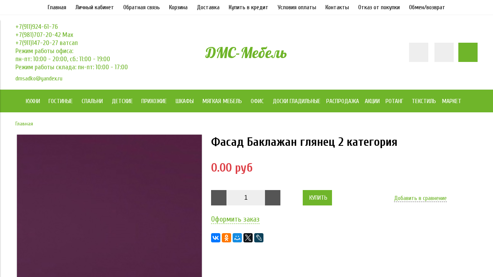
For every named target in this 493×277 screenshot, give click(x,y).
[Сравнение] (444, 52)
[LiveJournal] (258, 237)
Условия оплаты (297, 7)
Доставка (208, 7)
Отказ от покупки (379, 7)
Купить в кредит (248, 7)
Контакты (337, 7)
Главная (57, 7)
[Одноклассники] (226, 237)
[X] (248, 237)
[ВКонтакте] (215, 237)
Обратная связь (141, 7)
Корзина (178, 7)
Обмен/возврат (427, 7)
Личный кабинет (94, 7)
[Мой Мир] (237, 237)
